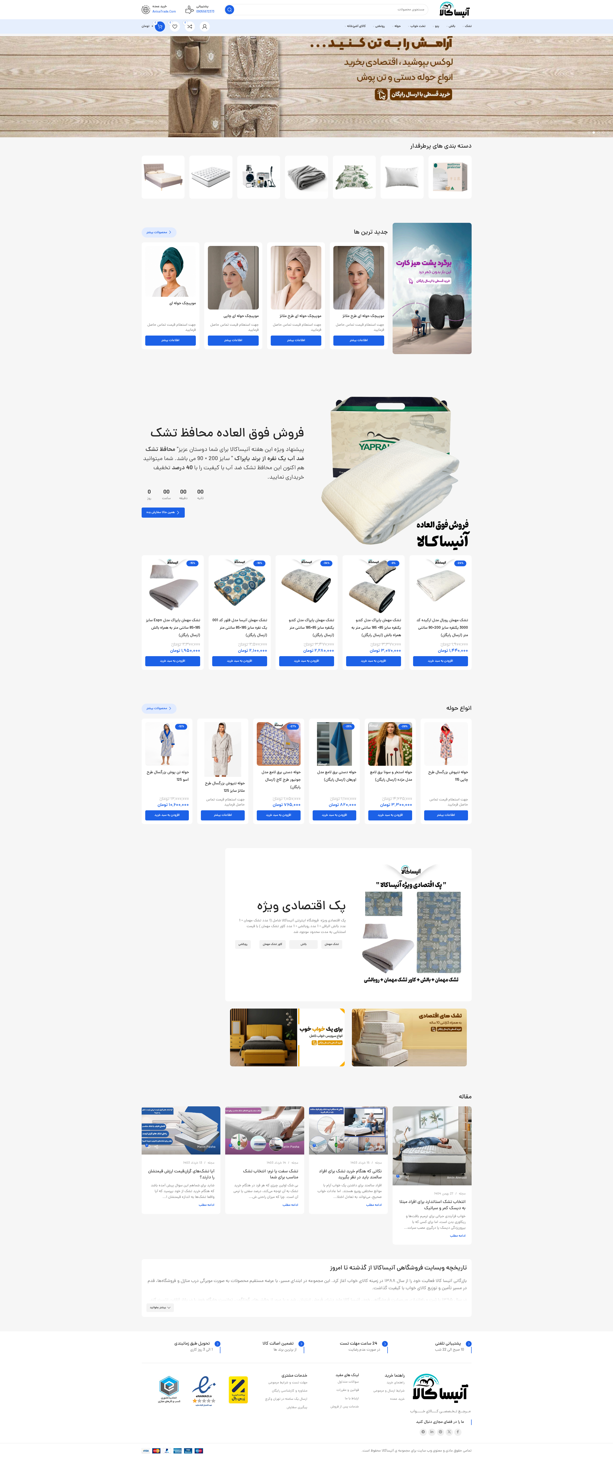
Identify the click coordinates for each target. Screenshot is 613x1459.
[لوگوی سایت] (455, 10)
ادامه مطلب (458, 1236)
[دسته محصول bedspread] (354, 177)
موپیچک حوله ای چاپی (241, 316)
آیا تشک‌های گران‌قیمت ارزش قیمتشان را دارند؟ (181, 1174)
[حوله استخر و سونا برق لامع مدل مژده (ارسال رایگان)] (390, 744)
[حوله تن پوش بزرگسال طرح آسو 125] (167, 744)
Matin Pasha (374, 1147)
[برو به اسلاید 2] (603, 132)
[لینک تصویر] (390, 472)
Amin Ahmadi (457, 1178)
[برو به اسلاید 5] (589, 132)
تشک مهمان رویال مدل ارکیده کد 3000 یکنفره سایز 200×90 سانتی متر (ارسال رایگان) (442, 628)
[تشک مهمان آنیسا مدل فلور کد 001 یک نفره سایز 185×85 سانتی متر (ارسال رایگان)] (239, 586)
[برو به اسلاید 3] (598, 132)
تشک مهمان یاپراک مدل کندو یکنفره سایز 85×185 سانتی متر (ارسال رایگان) (311, 628)
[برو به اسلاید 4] (594, 132)
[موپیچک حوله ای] (170, 271)
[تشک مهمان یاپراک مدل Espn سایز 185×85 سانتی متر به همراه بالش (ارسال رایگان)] (172, 586)
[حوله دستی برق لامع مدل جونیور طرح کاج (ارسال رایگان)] (279, 744)
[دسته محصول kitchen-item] (258, 177)
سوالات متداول (348, 1382)
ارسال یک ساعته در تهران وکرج (286, 1399)
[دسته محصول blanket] (306, 177)
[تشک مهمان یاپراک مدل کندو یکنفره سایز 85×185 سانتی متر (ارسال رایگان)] (306, 586)
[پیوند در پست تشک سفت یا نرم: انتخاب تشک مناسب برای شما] (264, 1130)
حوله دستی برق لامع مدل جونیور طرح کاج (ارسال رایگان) (281, 780)
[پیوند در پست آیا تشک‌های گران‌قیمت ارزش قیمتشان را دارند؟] (181, 1130)
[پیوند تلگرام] (423, 1432)
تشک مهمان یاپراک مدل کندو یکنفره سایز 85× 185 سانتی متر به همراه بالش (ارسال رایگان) (376, 628)
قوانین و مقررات (347, 1390)
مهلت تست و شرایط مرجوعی (287, 1382)
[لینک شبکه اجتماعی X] (449, 1432)
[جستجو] (229, 9)
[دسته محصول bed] (163, 177)
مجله (462, 1193)
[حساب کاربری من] (204, 26)
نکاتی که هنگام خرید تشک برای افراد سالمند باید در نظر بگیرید (350, 1174)
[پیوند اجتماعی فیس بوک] (457, 1432)
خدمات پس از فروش (344, 1406)
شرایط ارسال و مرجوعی (389, 1390)
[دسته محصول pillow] (402, 177)
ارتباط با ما (352, 1398)
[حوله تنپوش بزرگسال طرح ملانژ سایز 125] (223, 749)
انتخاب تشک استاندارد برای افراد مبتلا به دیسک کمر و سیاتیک (432, 1205)
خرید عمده (397, 1399)
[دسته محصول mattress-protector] (450, 177)
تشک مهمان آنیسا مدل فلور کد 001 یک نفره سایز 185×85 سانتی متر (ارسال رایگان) (239, 628)
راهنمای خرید (396, 1382)
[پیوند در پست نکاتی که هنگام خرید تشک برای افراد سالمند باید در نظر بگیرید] (348, 1130)
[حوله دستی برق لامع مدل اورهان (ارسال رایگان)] (334, 744)
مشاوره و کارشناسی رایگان (289, 1390)
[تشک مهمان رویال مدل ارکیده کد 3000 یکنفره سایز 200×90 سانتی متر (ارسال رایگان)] (440, 586)
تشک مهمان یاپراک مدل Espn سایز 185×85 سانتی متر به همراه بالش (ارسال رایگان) (173, 628)
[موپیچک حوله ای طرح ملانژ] (358, 277)
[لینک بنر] (432, 288)
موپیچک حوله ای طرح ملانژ (363, 316)
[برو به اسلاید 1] (608, 132)
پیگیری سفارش (297, 1407)
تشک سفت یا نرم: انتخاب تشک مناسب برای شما (270, 1174)
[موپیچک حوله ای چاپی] (233, 277)
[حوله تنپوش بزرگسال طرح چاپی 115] (446, 744)
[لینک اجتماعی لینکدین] (431, 1432)
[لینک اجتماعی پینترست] (440, 1432)
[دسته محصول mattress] (210, 177)
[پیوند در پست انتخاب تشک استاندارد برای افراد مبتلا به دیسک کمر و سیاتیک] (432, 1145)
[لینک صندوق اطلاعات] (453, 1344)
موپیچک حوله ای (182, 303)
